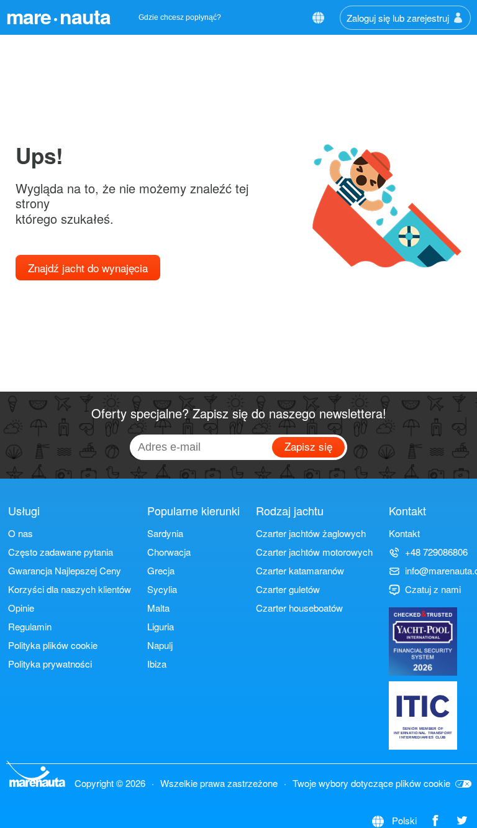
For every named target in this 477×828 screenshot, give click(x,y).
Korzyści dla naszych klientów (69, 589)
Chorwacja (169, 551)
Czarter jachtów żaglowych (311, 533)
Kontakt (404, 533)
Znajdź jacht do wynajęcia (88, 267)
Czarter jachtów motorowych (314, 551)
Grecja (161, 570)
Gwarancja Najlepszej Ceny (64, 570)
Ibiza (156, 663)
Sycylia (162, 589)
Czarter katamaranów (300, 570)
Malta (158, 607)
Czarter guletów (288, 589)
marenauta (58, 16)
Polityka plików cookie (53, 644)
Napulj (160, 644)
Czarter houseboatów (299, 607)
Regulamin (30, 626)
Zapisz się (308, 446)
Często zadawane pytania (60, 551)
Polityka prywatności (50, 663)
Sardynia (165, 533)
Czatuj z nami (433, 589)
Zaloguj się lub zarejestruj (398, 17)
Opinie (21, 607)
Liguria (160, 626)
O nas (20, 533)
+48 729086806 (436, 551)
